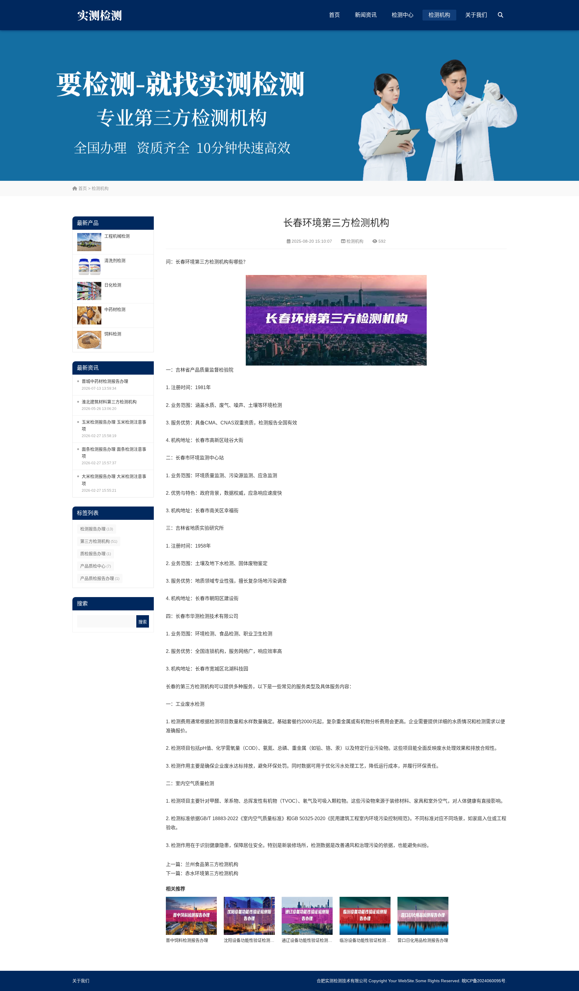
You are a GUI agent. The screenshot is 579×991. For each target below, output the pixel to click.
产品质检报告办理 (99, 578)
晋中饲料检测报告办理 (187, 940)
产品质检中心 (95, 566)
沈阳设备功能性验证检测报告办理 (255, 940)
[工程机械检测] (89, 242)
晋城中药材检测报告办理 (105, 381)
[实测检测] (101, 15)
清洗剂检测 (114, 260)
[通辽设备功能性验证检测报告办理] (307, 916)
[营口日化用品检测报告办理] (422, 916)
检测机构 (439, 15)
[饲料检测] (89, 340)
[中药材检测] (89, 315)
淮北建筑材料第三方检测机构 (109, 401)
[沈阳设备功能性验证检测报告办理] (249, 916)
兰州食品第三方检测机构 (211, 864)
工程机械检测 (117, 236)
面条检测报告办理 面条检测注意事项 (114, 453)
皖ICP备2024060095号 (483, 980)
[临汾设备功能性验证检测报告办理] (365, 916)
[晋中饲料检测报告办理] (191, 916)
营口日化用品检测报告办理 (422, 940)
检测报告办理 (96, 528)
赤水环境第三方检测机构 (211, 873)
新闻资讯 (366, 15)
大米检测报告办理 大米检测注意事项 (114, 480)
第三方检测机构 (98, 541)
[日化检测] (89, 291)
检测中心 (402, 15)
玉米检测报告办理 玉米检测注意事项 (114, 425)
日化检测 (112, 285)
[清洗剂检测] (89, 266)
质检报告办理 (95, 553)
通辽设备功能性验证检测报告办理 (313, 940)
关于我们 (476, 15)
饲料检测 (112, 333)
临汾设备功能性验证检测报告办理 (371, 940)
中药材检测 (114, 309)
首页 (334, 15)
